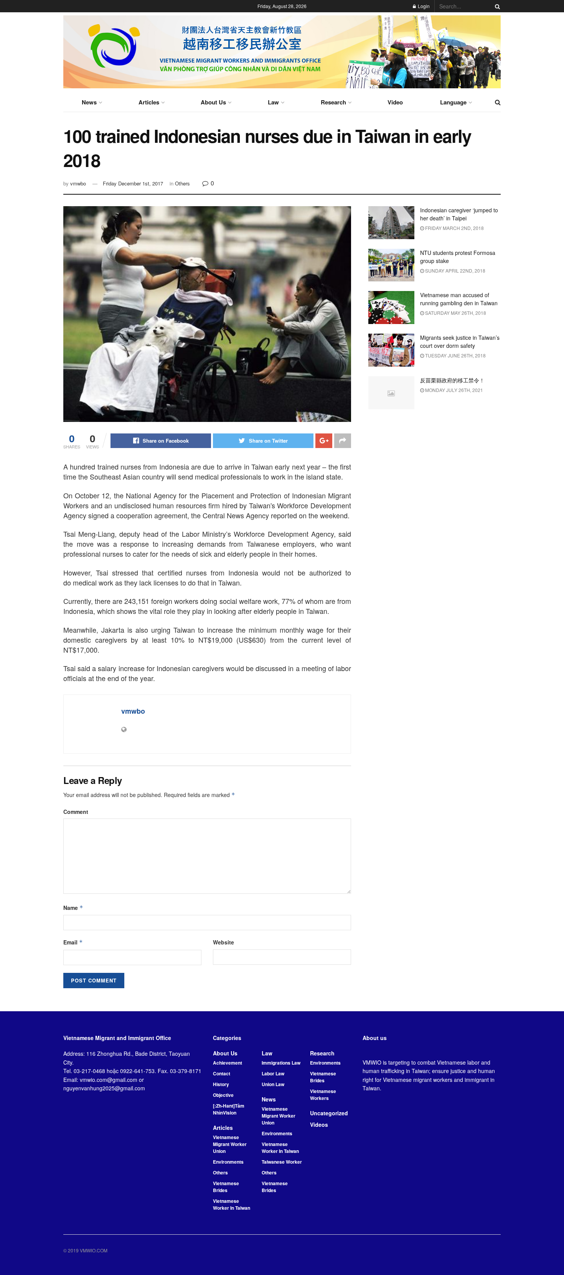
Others (182, 183)
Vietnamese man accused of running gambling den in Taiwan (459, 299)
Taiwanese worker (282, 1161)
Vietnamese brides (275, 1187)
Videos (319, 1124)
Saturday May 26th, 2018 (455, 312)
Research (333, 102)
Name (73, 907)
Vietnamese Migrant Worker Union (230, 1144)
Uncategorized (329, 1113)
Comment (75, 811)
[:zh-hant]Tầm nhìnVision (228, 1109)
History (221, 1084)
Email (73, 942)
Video (395, 102)
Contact (221, 1073)
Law (273, 102)
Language (453, 102)
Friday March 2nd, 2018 (454, 228)
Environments (228, 1161)
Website (223, 942)
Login (423, 6)
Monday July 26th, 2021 (453, 390)
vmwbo (78, 183)
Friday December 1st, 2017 (133, 183)
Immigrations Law (281, 1062)
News (89, 102)
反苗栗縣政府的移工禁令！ (452, 380)
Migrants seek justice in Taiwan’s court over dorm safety (460, 341)
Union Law (273, 1084)
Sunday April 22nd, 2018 (454, 270)
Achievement (227, 1062)
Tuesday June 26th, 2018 (455, 355)
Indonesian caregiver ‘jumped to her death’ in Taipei (459, 214)
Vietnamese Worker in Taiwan (231, 1204)
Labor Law (273, 1073)
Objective (223, 1094)
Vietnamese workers (323, 1094)
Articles (149, 102)
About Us (213, 102)
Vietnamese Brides (226, 1187)
